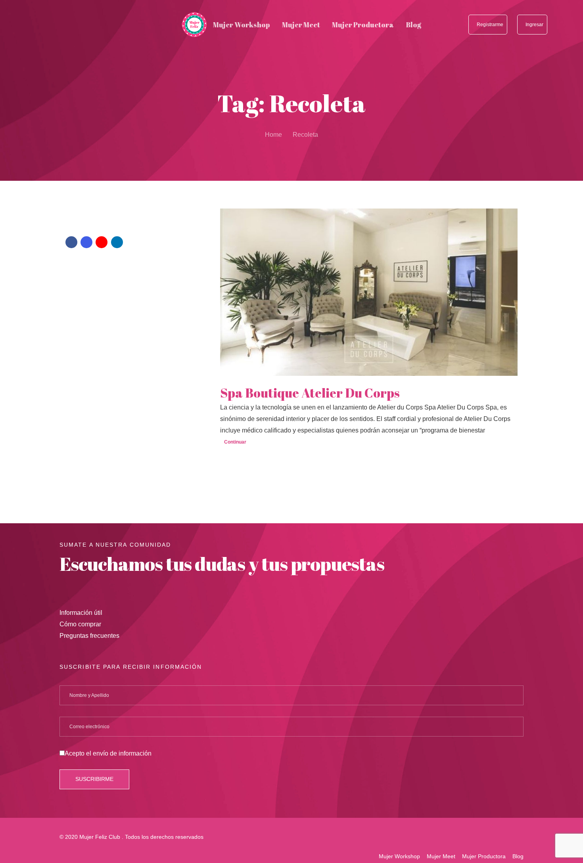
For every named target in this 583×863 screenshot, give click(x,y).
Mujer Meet (441, 856)
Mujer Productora (484, 856)
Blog (518, 856)
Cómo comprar (80, 624)
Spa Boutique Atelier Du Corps (310, 392)
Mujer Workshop (399, 856)
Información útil (80, 612)
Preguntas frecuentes (89, 635)
